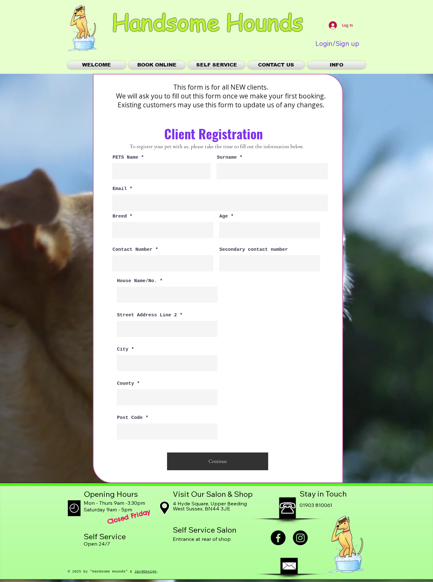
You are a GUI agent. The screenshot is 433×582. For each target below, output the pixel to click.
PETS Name (125, 157)
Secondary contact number (253, 249)
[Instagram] (300, 538)
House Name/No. (137, 281)
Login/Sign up (337, 43)
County (125, 383)
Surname (227, 157)
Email (120, 189)
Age (223, 216)
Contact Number (132, 249)
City (122, 349)
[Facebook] (278, 538)
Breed (120, 216)
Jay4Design (145, 571)
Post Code (130, 417)
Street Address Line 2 (147, 315)
